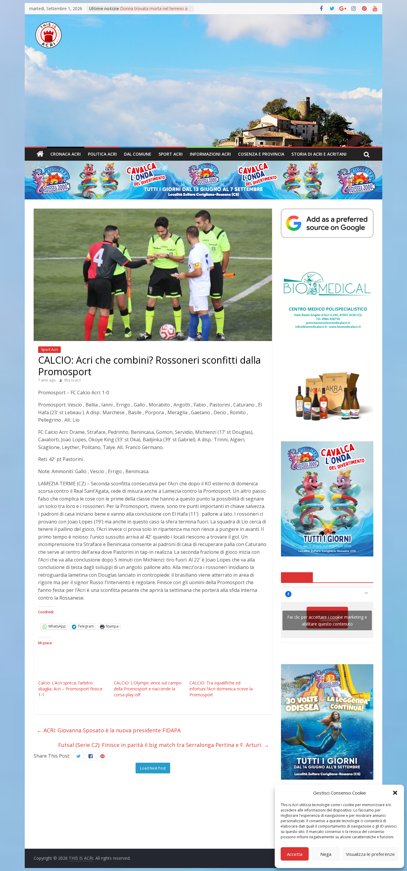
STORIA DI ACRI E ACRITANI (319, 154)
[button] (395, 793)
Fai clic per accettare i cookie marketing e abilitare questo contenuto (327, 620)
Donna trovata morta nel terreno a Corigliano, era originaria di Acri (153, 11)
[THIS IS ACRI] (40, 154)
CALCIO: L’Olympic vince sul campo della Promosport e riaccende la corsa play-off (147, 689)
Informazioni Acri (210, 154)
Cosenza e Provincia (261, 154)
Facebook (297, 577)
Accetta (294, 854)
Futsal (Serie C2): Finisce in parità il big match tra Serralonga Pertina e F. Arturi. (163, 744)
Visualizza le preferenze (370, 854)
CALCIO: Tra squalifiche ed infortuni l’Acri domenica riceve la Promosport (221, 689)
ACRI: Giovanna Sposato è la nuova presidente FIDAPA (109, 730)
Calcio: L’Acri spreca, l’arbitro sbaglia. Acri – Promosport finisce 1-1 (70, 689)
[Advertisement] (203, 102)
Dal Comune (137, 154)
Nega (325, 854)
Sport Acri (171, 154)
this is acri (72, 380)
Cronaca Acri (65, 154)
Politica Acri (102, 154)
